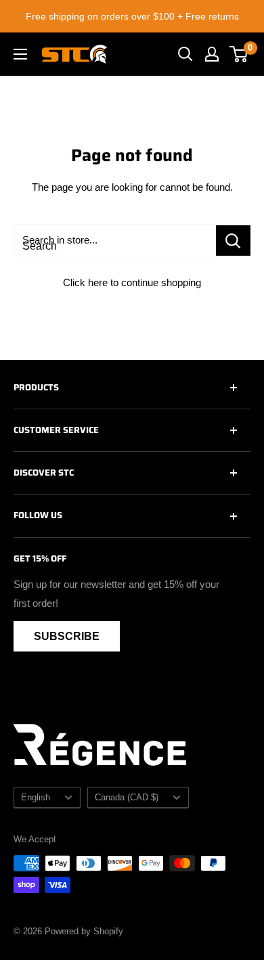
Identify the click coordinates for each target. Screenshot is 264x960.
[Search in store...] (233, 240)
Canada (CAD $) (126, 797)
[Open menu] (20, 54)
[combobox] (115, 240)
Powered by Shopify (84, 931)
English (35, 797)
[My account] (212, 54)
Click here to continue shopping (132, 282)
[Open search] (185, 54)
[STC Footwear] (74, 54)
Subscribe (67, 636)
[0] (239, 54)
